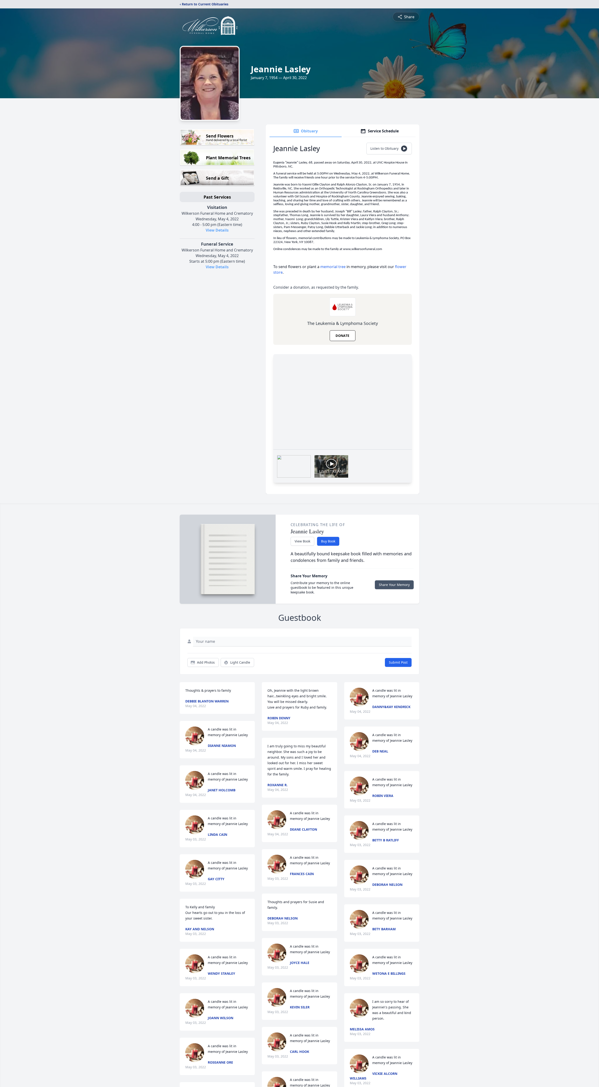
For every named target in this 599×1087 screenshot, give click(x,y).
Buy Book (328, 541)
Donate (342, 335)
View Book (302, 541)
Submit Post (398, 662)
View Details (217, 230)
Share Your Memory (394, 584)
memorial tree (333, 266)
